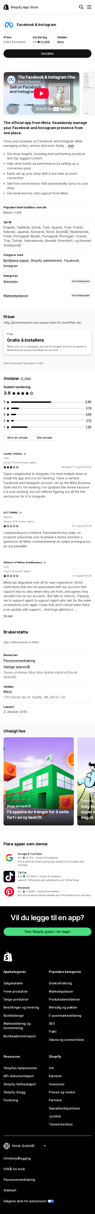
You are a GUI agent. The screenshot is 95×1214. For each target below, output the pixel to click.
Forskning (11, 1100)
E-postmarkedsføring (65, 1015)
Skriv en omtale (17, 437)
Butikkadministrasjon (20, 1036)
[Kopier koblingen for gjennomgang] (25, 454)
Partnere (55, 1100)
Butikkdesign (14, 1015)
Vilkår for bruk (14, 1169)
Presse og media (62, 1092)
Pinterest (24, 887)
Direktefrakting (60, 983)
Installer (47, 53)
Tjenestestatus (61, 1124)
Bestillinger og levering (21, 1007)
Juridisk (55, 1116)
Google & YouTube (30, 854)
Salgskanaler (13, 983)
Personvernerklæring (19, 660)
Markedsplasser (16, 296)
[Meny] (89, 7)
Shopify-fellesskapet (20, 1084)
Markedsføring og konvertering (17, 1026)
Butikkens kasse (16, 260)
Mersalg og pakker (63, 1007)
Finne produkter (16, 991)
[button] (47, 859)
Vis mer (8, 616)
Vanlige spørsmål (17, 667)
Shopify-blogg (14, 1092)
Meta (60, 42)
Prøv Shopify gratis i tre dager (47, 931)
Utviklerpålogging (17, 1158)
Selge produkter (16, 999)
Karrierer (55, 1076)
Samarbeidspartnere (64, 1108)
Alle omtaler (44, 437)
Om (51, 1068)
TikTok (22, 872)
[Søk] (81, 7)
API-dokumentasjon (19, 1076)
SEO (52, 1023)
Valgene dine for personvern (25, 1201)
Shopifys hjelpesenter (20, 1068)
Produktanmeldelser (64, 999)
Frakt (53, 1031)
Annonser (11, 281)
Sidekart (10, 1190)
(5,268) (45, 42)
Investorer (57, 1084)
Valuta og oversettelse (66, 1040)
